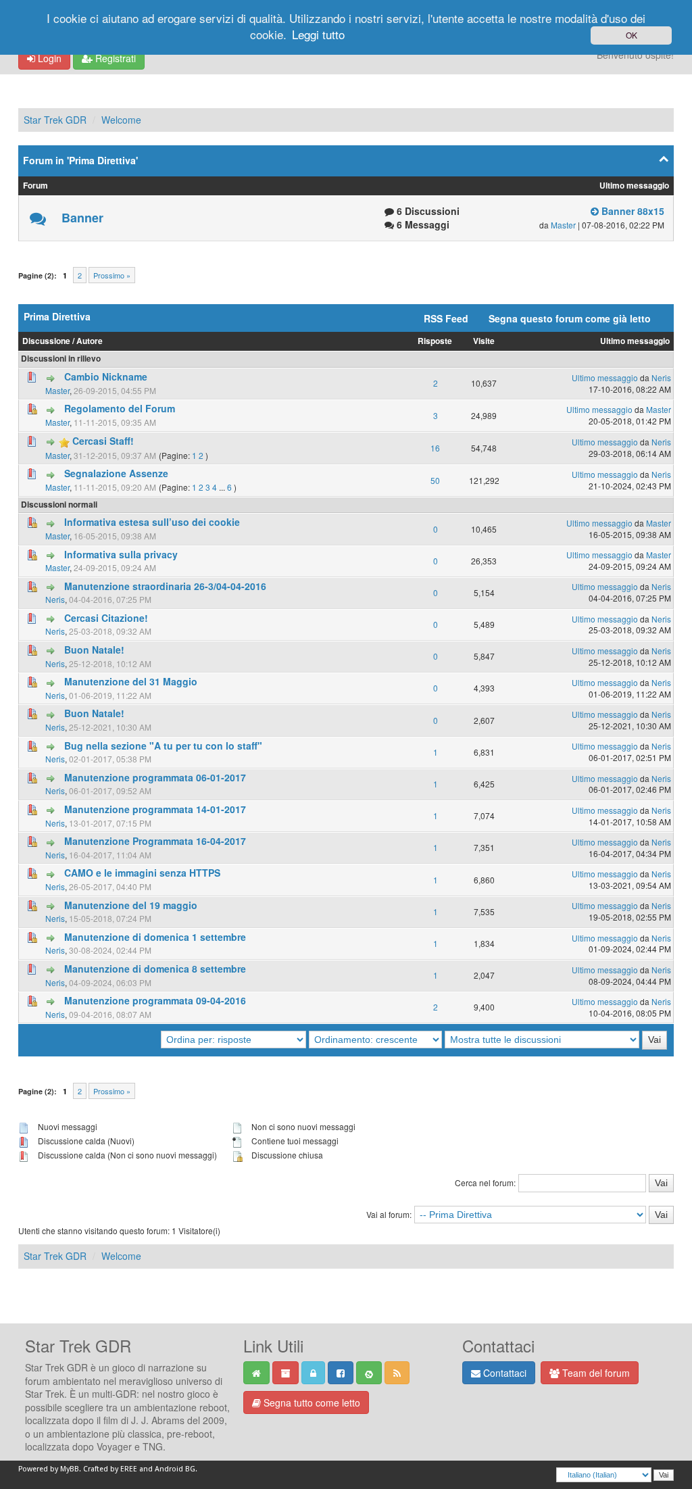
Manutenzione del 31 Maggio (130, 681)
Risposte (435, 341)
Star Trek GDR (55, 119)
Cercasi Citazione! (106, 618)
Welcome (121, 119)
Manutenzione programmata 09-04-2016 (155, 1000)
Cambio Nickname (105, 376)
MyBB (69, 1469)
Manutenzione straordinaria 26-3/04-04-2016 (165, 586)
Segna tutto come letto (310, 1402)
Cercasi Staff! (103, 440)
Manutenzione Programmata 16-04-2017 (155, 841)
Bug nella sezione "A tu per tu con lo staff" (163, 745)
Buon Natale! (94, 649)
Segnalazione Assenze (116, 473)
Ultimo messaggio (635, 341)
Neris (661, 377)
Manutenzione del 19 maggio (130, 905)
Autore (89, 341)
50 (435, 480)
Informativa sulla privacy (121, 554)
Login (48, 58)
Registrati (114, 58)
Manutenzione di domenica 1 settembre (155, 937)
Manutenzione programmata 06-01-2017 (155, 777)
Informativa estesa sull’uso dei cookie (152, 522)
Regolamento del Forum (119, 408)
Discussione (46, 341)
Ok (631, 35)
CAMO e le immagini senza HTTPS (142, 872)
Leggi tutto (318, 34)
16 (435, 448)
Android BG (175, 1469)
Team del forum (595, 1373)
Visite (484, 341)
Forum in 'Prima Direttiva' (80, 160)
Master (563, 224)
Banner (82, 217)
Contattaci (503, 1373)
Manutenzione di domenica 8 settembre (155, 968)
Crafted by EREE (110, 1469)
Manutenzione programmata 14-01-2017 (155, 809)
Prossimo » (111, 275)
